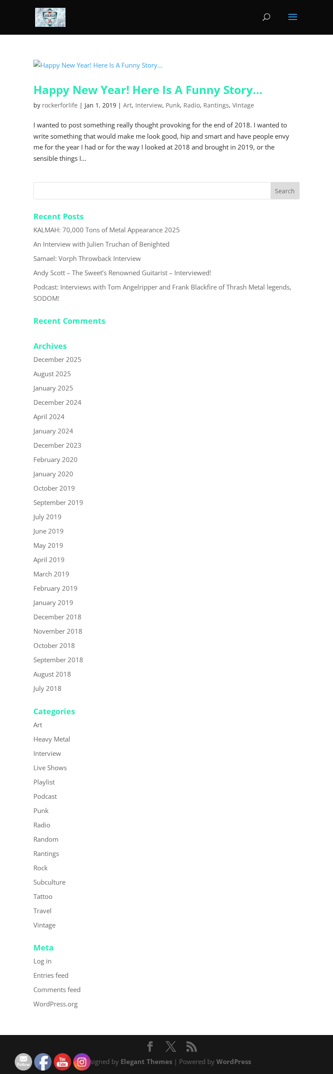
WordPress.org (55, 1003)
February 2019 (55, 588)
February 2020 (55, 459)
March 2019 (51, 574)
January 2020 (53, 473)
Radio (191, 105)
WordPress (233, 1061)
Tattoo (42, 896)
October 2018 (54, 645)
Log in (42, 961)
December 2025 (57, 359)
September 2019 (58, 502)
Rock (40, 867)
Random (46, 839)
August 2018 (52, 674)
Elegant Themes (146, 1061)
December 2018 (57, 616)
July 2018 (47, 688)
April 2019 (49, 559)
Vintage (243, 105)
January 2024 (53, 430)
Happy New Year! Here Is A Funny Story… (147, 90)
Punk (173, 105)
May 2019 (48, 545)
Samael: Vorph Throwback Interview (87, 258)
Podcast (45, 796)
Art (127, 105)
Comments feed (57, 989)
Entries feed (51, 975)
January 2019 (53, 602)
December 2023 (57, 445)
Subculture (49, 882)
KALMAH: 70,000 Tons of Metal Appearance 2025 (106, 229)
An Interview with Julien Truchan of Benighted (101, 244)
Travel (42, 910)
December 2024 (57, 402)
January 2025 (53, 388)
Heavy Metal (51, 739)
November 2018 (57, 631)
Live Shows (50, 767)
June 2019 (48, 531)
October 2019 (54, 488)
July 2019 (47, 516)
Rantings (216, 105)
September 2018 (58, 659)
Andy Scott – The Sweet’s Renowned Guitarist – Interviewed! (122, 272)
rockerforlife (60, 105)
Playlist (44, 782)
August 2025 (52, 373)
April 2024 (49, 416)
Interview (148, 105)
